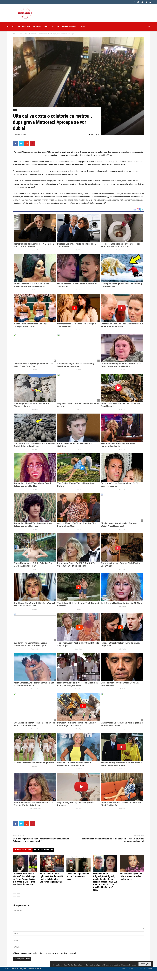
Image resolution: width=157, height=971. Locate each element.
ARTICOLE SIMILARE (22, 850)
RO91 (123, 969)
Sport (82, 26)
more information (130, 965)
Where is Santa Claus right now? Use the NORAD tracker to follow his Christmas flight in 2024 (51, 877)
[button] (149, 27)
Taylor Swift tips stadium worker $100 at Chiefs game (77, 876)
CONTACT (131, 969)
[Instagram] (138, 2)
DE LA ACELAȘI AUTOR (43, 850)
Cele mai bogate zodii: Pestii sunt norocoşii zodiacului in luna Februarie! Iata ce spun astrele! (41, 839)
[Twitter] (142, 2)
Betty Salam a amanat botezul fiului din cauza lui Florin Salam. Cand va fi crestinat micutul (113, 839)
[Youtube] (150, 2)
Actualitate (24, 26)
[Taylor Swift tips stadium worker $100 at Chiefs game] (78, 863)
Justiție (55, 26)
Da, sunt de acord (145, 964)
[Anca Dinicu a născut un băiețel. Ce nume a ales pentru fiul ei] (132, 863)
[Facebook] (134, 2)
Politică (11, 26)
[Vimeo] (146, 2)
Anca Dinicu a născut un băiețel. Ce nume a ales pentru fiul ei (131, 876)
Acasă (15, 34)
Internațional (69, 26)
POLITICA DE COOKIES (144, 969)
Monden (37, 26)
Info (46, 26)
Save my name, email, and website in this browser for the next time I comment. (45, 953)
